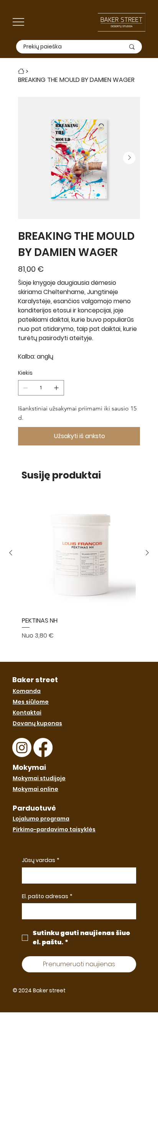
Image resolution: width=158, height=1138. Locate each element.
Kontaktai (27, 712)
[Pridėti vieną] (56, 387)
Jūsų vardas (40, 860)
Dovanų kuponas (37, 723)
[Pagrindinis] (21, 71)
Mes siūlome (31, 702)
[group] (78, 576)
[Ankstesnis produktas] (10, 552)
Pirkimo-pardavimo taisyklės (54, 829)
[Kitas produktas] (147, 552)
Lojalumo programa (41, 818)
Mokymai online (35, 789)
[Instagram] (21, 747)
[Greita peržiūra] (79, 553)
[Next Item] (129, 158)
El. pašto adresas (47, 896)
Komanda (27, 691)
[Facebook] (43, 747)
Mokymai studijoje (39, 778)
